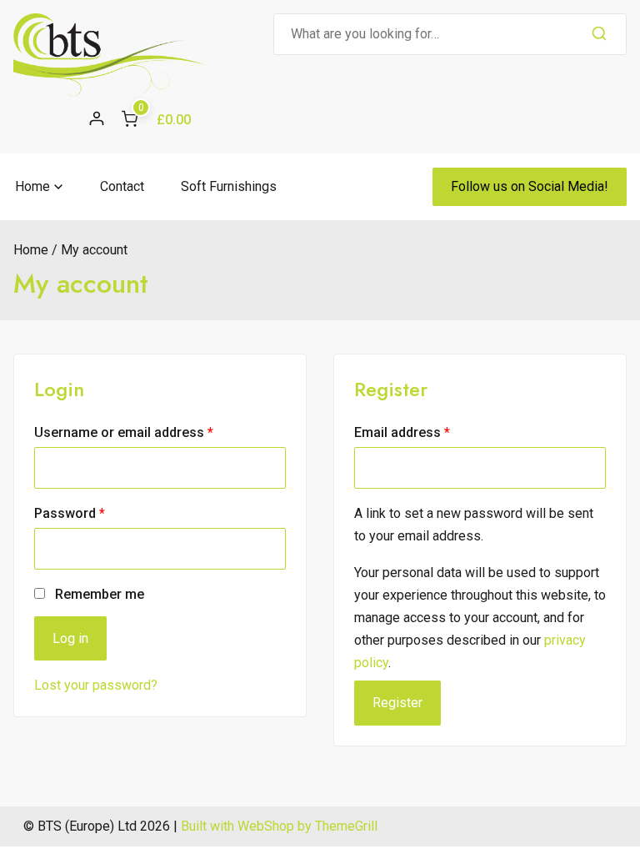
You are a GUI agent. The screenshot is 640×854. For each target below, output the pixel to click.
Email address (428, 432)
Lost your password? (96, 685)
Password (96, 513)
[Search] (599, 34)
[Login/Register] (96, 118)
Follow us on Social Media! (529, 186)
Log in (70, 638)
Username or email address (150, 432)
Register (397, 703)
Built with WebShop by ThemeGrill (279, 826)
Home (32, 186)
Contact (122, 186)
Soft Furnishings (229, 186)
